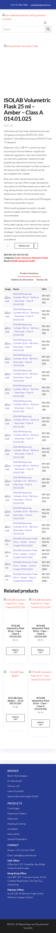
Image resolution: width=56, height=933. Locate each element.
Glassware (26, 258)
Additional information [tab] (22, 279)
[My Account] (45, 23)
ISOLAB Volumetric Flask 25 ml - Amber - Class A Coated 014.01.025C (25, 554)
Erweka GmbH (14, 780)
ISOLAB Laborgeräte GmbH (22, 261)
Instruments (13, 833)
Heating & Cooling (16, 823)
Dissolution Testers (16, 813)
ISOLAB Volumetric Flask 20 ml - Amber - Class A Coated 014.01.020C (25, 542)
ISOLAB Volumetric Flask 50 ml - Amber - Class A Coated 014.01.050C (25, 577)
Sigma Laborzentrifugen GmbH (22, 796)
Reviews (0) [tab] (42, 279)
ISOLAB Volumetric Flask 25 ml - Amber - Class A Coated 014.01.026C (25, 565)
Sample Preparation (17, 839)
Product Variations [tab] (29, 273)
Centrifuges (13, 808)
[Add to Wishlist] (36, 245)
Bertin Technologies (17, 775)
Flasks (18, 258)
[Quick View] (17, 644)
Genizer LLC (13, 786)
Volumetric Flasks (40, 258)
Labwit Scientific (15, 791)
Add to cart (24, 245)
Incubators (12, 828)
